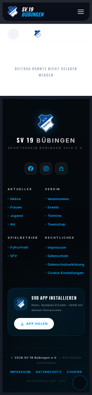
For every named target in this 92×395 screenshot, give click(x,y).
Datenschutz (58, 256)
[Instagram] (46, 168)
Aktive (15, 199)
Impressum (57, 247)
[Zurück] (13, 34)
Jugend (16, 216)
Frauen (16, 207)
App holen (37, 324)
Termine (54, 216)
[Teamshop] (61, 168)
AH (12, 224)
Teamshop (56, 224)
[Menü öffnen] (81, 12)
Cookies (74, 372)
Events (53, 207)
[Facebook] (31, 168)
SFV (13, 256)
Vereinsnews (58, 199)
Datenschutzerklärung (66, 264)
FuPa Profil (19, 247)
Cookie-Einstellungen (66, 273)
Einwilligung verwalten (80, 383)
